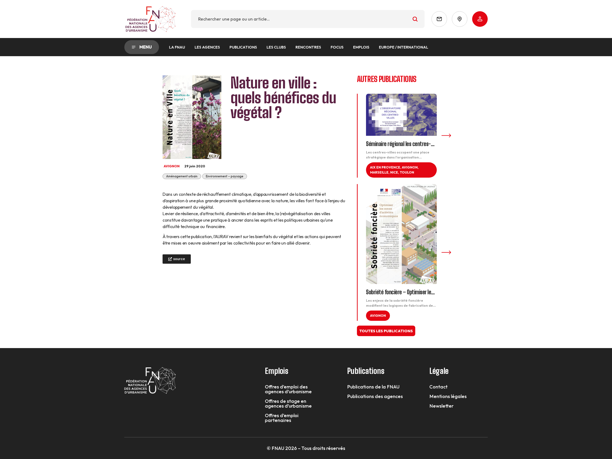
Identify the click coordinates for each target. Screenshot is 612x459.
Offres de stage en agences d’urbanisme (288, 403)
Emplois (361, 47)
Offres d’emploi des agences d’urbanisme (288, 389)
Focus (337, 47)
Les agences (207, 47)
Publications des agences (375, 396)
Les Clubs (276, 47)
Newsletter (441, 406)
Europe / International (403, 47)
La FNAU (177, 47)
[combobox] (308, 19)
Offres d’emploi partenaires (282, 418)
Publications (243, 47)
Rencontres (308, 47)
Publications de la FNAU (373, 386)
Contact (438, 386)
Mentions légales (448, 396)
